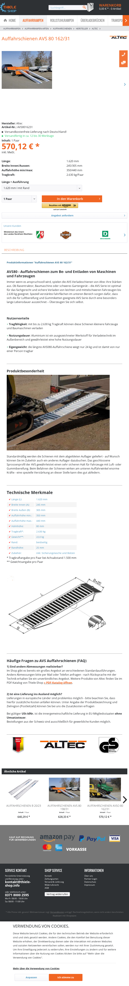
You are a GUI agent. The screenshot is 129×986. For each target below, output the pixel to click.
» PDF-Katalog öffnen (58, 683)
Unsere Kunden (12, 225)
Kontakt (48, 875)
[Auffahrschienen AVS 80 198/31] (64, 789)
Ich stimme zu (65, 977)
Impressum (89, 884)
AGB (47, 887)
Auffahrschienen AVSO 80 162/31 (105, 807)
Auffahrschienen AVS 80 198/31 (64, 807)
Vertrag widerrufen (57, 894)
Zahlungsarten (51, 878)
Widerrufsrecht (52, 884)
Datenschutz (90, 881)
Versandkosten (57, 912)
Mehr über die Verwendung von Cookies (36, 968)
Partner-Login (90, 878)
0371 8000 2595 (17, 895)
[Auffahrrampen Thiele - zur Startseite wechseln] (8, 8)
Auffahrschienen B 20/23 (23, 806)
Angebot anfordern (62, 215)
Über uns (88, 875)
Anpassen (31, 977)
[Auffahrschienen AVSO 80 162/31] (105, 789)
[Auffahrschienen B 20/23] (23, 789)
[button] (60, 207)
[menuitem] (68, 7)
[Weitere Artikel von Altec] (118, 42)
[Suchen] (84, 7)
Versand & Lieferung (54, 881)
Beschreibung (14, 250)
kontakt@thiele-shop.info (18, 884)
